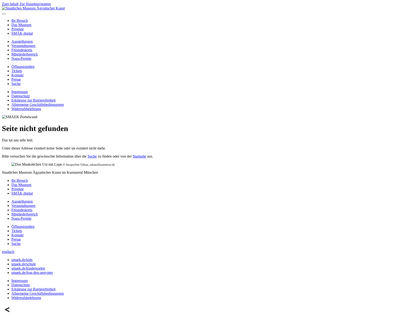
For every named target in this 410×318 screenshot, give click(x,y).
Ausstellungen (22, 41)
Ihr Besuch (19, 21)
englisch (8, 252)
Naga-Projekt (21, 58)
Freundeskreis (21, 50)
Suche (16, 84)
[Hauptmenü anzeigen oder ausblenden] (4, 13)
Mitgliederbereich (24, 54)
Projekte (17, 29)
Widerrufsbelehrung (26, 109)
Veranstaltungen (23, 46)
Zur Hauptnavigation (35, 4)
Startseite (139, 156)
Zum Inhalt (10, 4)
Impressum (19, 92)
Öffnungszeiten (22, 67)
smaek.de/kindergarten (28, 268)
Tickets (16, 71)
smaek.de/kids (22, 260)
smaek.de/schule (23, 264)
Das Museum (21, 25)
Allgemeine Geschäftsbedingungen (37, 105)
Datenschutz (20, 96)
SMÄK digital (22, 33)
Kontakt (17, 75)
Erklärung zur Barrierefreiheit (33, 100)
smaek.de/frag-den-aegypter (32, 273)
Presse (16, 79)
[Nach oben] (7, 314)
